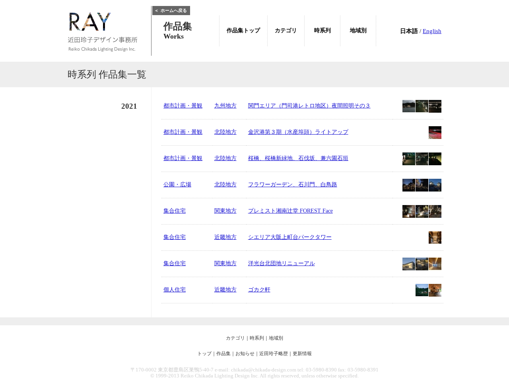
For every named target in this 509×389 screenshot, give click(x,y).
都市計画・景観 (182, 106)
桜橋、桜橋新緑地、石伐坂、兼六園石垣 (298, 158)
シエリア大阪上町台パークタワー (290, 237)
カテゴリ (235, 338)
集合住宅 (174, 211)
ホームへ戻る (170, 10)
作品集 (223, 353)
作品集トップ (243, 30)
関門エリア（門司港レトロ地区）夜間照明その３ (309, 106)
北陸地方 (225, 132)
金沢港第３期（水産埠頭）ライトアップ (298, 132)
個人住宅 (174, 290)
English (432, 31)
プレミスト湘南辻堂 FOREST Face (290, 211)
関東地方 (225, 211)
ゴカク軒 (259, 290)
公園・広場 (177, 185)
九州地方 (225, 106)
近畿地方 (225, 237)
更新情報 (302, 353)
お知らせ (244, 353)
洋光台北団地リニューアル (281, 263)
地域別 (276, 338)
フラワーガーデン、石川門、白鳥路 (292, 185)
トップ (204, 353)
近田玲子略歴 (273, 353)
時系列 (257, 338)
